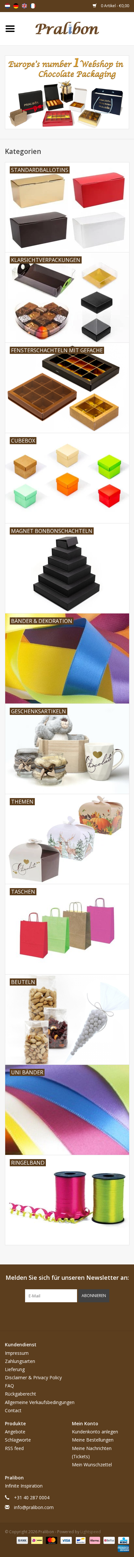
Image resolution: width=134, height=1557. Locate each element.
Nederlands (7, 5)
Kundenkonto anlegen (95, 1432)
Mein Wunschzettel (92, 1464)
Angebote (15, 1432)
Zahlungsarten (20, 1361)
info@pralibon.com (34, 1507)
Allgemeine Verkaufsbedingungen (39, 1402)
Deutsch (16, 5)
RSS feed (14, 1448)
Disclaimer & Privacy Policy (33, 1377)
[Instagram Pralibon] (79, 1315)
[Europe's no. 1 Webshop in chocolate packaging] (77, 28)
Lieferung (15, 1369)
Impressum (17, 1353)
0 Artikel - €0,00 (114, 5)
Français (32, 5)
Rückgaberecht (20, 1394)
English (24, 5)
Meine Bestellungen (93, 1440)
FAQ (9, 1386)
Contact (13, 1410)
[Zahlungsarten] (21, 1540)
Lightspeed (90, 1531)
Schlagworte (18, 1440)
